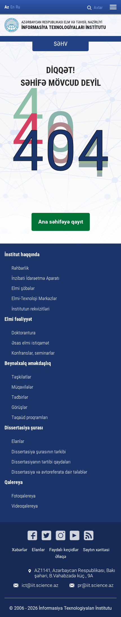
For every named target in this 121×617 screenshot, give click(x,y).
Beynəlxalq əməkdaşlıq (28, 363)
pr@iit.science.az (95, 585)
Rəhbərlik (20, 268)
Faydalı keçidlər (64, 549)
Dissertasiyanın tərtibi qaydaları (41, 462)
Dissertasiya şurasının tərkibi (39, 451)
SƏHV (61, 44)
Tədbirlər (20, 397)
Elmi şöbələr (23, 288)
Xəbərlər (19, 549)
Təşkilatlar (21, 377)
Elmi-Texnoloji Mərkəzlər (34, 298)
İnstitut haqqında (22, 254)
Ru (18, 7)
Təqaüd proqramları (30, 417)
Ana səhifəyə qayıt (60, 222)
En (12, 7)
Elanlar (18, 441)
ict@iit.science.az (40, 585)
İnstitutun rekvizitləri (31, 309)
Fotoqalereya (23, 496)
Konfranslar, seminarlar (33, 353)
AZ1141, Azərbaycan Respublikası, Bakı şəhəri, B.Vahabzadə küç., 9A (74, 573)
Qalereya (14, 482)
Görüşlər (19, 407)
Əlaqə (60, 556)
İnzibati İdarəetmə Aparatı (35, 278)
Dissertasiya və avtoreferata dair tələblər (49, 472)
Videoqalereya (25, 506)
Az (7, 7)
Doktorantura (23, 332)
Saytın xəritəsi (96, 549)
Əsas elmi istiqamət (30, 343)
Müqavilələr (22, 387)
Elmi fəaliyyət (18, 319)
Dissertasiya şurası (24, 428)
